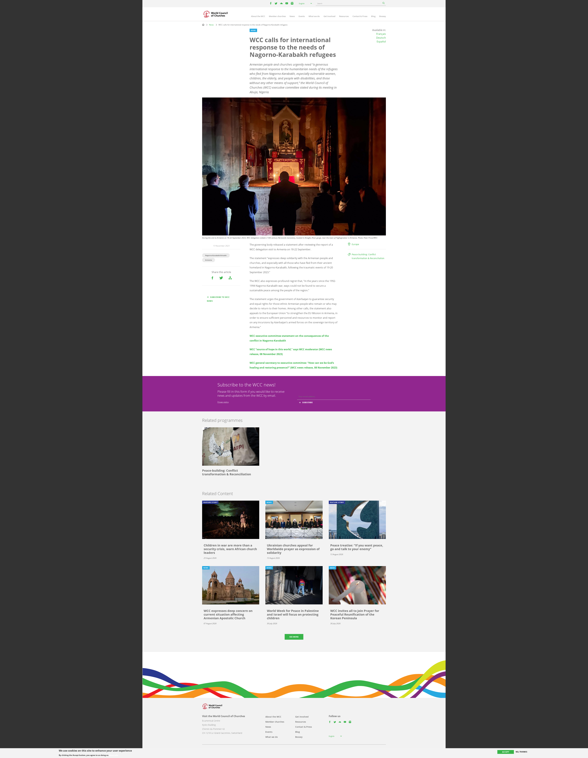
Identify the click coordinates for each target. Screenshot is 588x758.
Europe (355, 244)
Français (381, 34)
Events (302, 16)
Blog (373, 16)
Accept (505, 752)
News (292, 16)
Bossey (382, 16)
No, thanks (521, 752)
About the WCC (258, 16)
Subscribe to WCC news (218, 299)
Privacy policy (223, 402)
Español (381, 41)
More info (113, 755)
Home (203, 25)
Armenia (208, 260)
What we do (314, 16)
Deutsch (381, 37)
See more (294, 637)
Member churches (277, 16)
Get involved (329, 16)
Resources (344, 16)
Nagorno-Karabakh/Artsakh (216, 255)
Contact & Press (359, 16)
